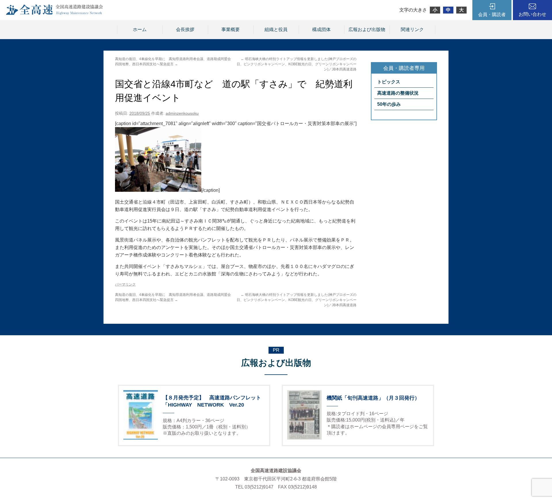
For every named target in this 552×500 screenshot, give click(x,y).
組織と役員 (276, 29)
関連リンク (412, 29)
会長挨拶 (185, 29)
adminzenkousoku (182, 113)
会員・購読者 (492, 14)
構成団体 (321, 29)
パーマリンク (125, 284)
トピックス (388, 81)
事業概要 (230, 29)
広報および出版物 (366, 29)
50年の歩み (389, 104)
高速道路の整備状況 (398, 93)
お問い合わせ (532, 14)
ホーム (140, 29)
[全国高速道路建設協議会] (54, 13)
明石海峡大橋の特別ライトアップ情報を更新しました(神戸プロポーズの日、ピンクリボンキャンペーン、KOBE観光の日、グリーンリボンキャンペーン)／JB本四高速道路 (296, 64)
